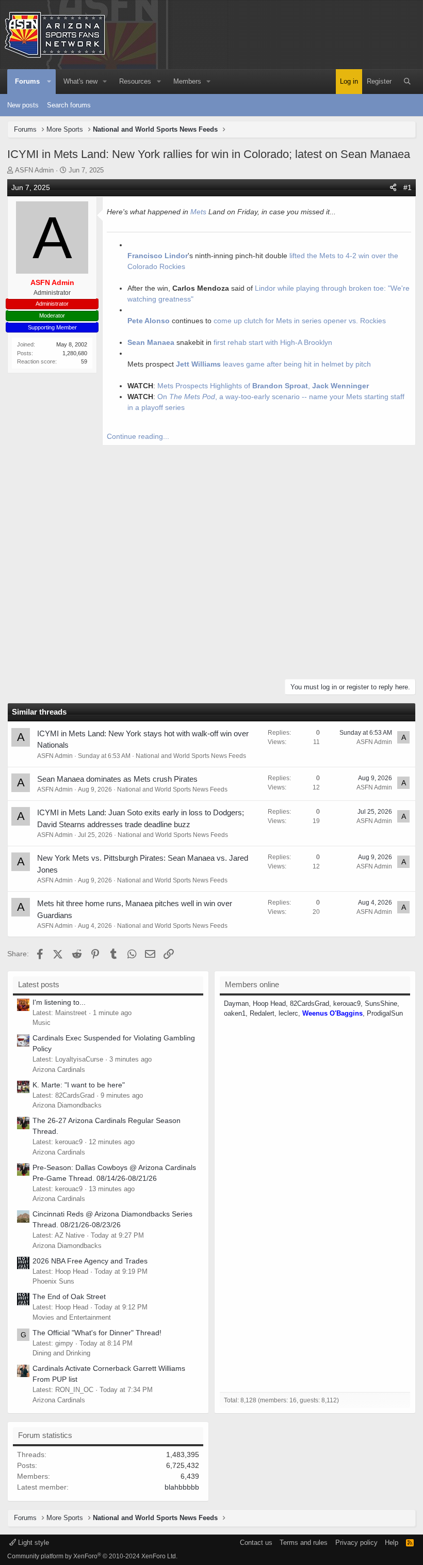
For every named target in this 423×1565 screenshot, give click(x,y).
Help (391, 1542)
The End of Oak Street (69, 1296)
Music (41, 1022)
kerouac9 (347, 1003)
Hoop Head (269, 1003)
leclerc (288, 1013)
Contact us (256, 1542)
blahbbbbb (182, 1487)
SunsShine (381, 1003)
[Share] (393, 188)
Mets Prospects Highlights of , (263, 386)
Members (187, 81)
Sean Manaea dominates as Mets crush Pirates (117, 778)
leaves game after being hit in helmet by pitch (273, 364)
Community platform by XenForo (92, 1556)
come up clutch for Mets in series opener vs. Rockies (300, 321)
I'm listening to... (59, 1002)
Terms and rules (304, 1542)
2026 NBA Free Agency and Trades (90, 1261)
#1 (407, 187)
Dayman (236, 1003)
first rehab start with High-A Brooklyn (273, 342)
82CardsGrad (309, 1003)
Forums (27, 81)
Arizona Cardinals (58, 1069)
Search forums (69, 105)
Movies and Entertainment (71, 1317)
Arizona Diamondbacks (67, 1105)
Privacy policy (356, 1542)
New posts (23, 105)
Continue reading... (138, 436)
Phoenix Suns (53, 1281)
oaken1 (235, 1013)
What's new (80, 81)
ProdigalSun (385, 1013)
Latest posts (38, 984)
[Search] (407, 81)
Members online (252, 984)
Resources (135, 81)
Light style (32, 1542)
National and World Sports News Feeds (191, 756)
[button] (49, 81)
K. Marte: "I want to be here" (78, 1085)
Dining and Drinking (61, 1353)
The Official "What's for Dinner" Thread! (96, 1333)
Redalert (262, 1013)
